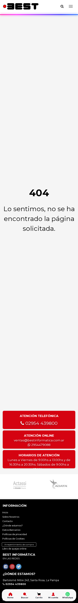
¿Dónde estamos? (12, 525)
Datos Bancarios (11, 530)
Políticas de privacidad (14, 534)
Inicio (5, 512)
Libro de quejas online (14, 548)
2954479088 (40, 445)
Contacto (7, 521)
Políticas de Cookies (13, 538)
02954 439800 (41, 423)
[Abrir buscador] (62, 6)
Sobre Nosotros (10, 516)
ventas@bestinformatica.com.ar (39, 440)
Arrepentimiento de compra (19, 544)
